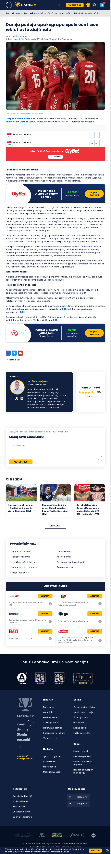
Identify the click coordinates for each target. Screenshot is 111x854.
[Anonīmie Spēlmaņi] (42, 835)
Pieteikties (74, 5)
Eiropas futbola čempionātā (22, 118)
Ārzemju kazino (65, 567)
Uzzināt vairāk (62, 851)
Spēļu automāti (81, 733)
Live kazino (79, 722)
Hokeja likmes (20, 806)
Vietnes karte (50, 738)
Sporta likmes (13, 13)
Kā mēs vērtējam (52, 717)
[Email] (20, 353)
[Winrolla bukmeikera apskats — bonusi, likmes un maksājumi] (50, 621)
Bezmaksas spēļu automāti (71, 562)
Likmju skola (49, 761)
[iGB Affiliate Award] (22, 678)
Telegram (82, 803)
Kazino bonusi (64, 556)
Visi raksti (55, 526)
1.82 (8, 309)
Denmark (27, 134)
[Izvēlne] (9, 5)
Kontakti (47, 712)
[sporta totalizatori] (25, 734)
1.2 (101, 143)
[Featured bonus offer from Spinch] (88, 5)
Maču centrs (49, 766)
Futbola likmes (20, 801)
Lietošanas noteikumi (54, 733)
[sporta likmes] (25, 707)
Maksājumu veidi (52, 771)
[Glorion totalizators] (50, 603)
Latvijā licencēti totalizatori (24, 562)
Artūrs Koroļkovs (21, 36)
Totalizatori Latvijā (22, 796)
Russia (16, 134)
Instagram (81, 797)
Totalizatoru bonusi (20, 556)
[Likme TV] (27, 5)
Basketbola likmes (22, 811)
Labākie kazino (64, 551)
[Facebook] (8, 353)
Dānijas (24, 121)
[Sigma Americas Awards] (59, 678)
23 (92, 143)
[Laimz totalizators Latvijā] (100, 640)
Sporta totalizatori (22, 816)
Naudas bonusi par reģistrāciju (83, 771)
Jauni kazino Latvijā (83, 712)
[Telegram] (102, 5)
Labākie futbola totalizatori (24, 567)
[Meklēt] (94, 5)
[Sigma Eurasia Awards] (40, 678)
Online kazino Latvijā (84, 707)
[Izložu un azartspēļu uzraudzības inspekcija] (23, 835)
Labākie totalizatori (20, 551)
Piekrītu (95, 850)
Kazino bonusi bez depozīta (82, 763)
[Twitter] (14, 353)
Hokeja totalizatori (19, 572)
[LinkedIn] (22, 398)
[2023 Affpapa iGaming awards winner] (83, 678)
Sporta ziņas (30, 13)
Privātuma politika (52, 727)
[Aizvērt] (107, 850)
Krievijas (11, 121)
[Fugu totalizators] (100, 621)
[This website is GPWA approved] (57, 835)
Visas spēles (55, 157)
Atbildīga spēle (50, 722)
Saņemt (45, 596)
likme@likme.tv (25, 758)
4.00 (63, 309)
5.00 (22, 312)
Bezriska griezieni (82, 756)
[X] (16, 398)
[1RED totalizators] (50, 638)
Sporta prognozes (52, 756)
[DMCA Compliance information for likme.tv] (77, 835)
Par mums (48, 707)
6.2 (96, 143)
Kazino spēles (80, 727)
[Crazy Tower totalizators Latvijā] (100, 603)
